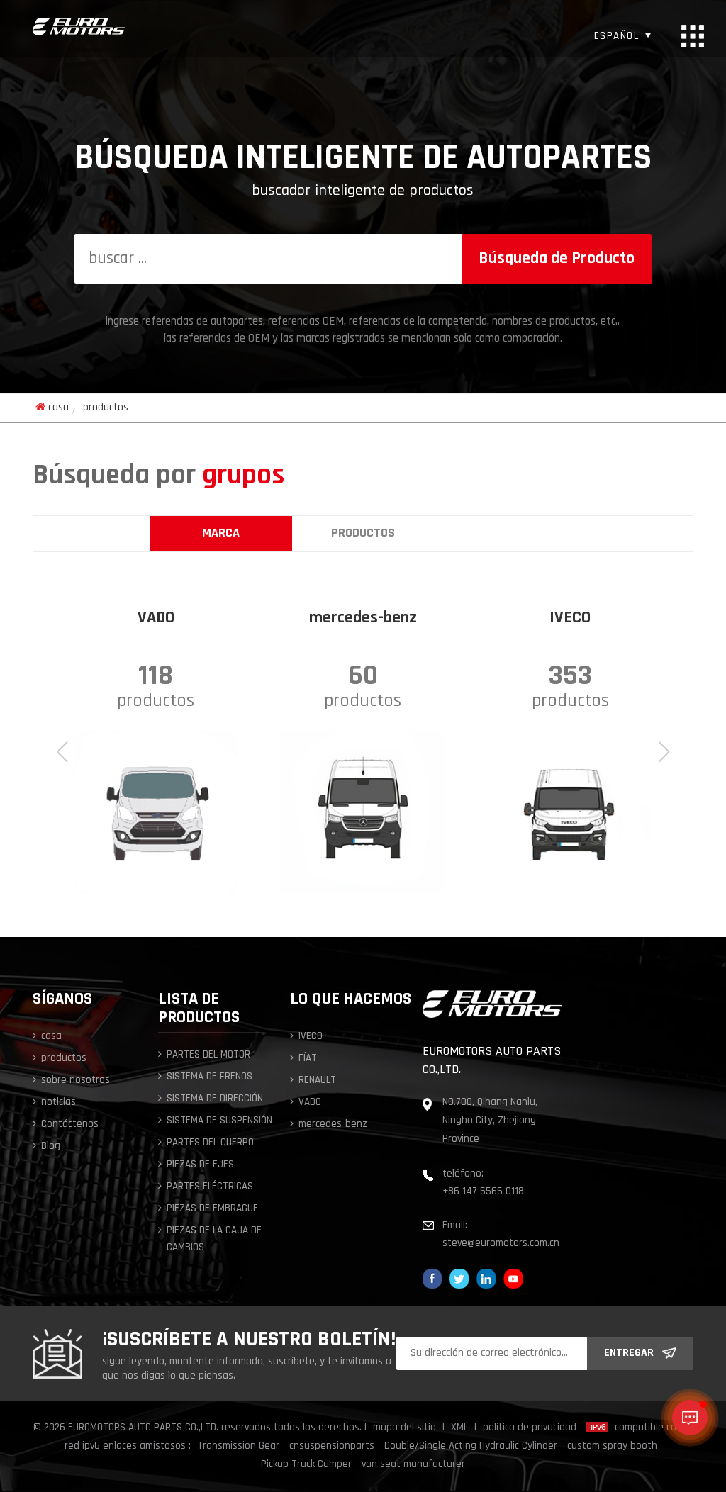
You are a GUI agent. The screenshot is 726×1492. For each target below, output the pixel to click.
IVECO (310, 1036)
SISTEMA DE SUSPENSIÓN (219, 1121)
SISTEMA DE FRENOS (209, 1077)
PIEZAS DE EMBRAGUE (212, 1209)
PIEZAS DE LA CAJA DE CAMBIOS (214, 1239)
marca (221, 533)
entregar (629, 1353)
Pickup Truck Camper (306, 1464)
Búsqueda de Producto (557, 258)
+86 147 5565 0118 (483, 1192)
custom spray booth (612, 1446)
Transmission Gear (238, 1446)
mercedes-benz (332, 1124)
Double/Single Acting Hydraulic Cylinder (470, 1446)
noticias (58, 1102)
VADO (309, 1102)
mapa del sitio (404, 1428)
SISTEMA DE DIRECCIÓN (215, 1099)
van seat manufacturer (413, 1464)
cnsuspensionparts (331, 1446)
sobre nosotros (75, 1080)
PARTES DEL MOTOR (208, 1055)
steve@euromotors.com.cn (500, 1243)
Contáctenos (70, 1124)
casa (58, 408)
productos (363, 533)
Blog (50, 1146)
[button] (664, 752)
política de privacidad (529, 1428)
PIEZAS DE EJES (200, 1165)
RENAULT (317, 1080)
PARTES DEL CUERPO (210, 1143)
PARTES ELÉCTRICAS (210, 1187)
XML (459, 1428)
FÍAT (307, 1058)
